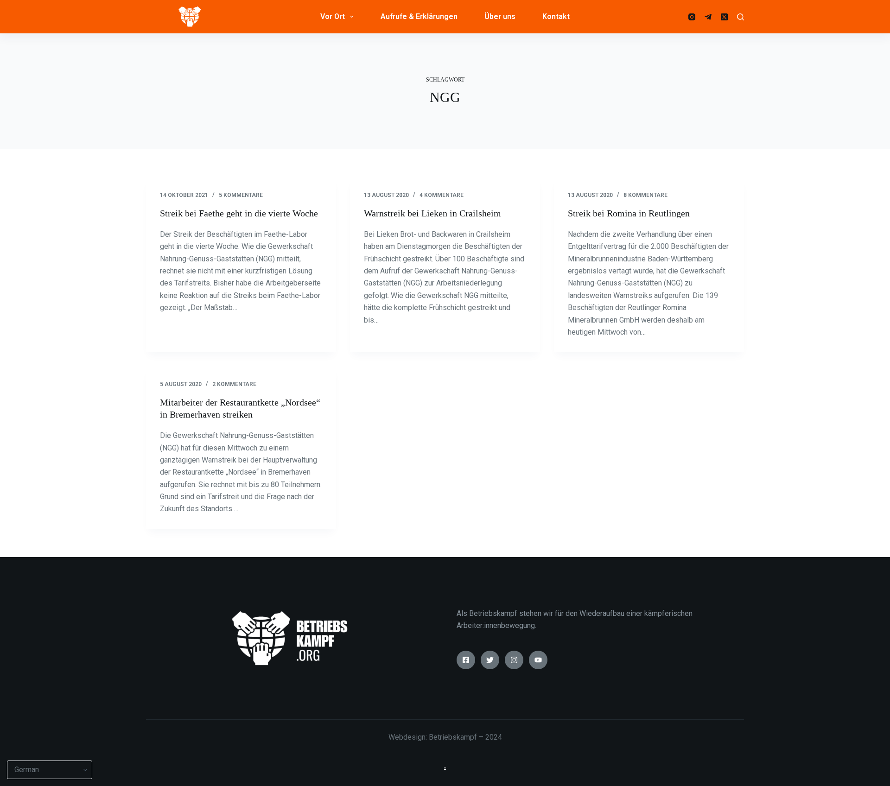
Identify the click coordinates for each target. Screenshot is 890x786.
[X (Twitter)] (724, 16)
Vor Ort (332, 16)
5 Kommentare (241, 195)
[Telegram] (708, 16)
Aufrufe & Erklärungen (419, 16)
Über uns (499, 16)
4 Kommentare (442, 195)
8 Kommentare (645, 195)
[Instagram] (691, 16)
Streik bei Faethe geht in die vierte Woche (239, 213)
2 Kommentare (234, 384)
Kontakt (556, 16)
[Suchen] (740, 16)
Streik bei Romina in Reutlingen (629, 213)
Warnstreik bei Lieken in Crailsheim (432, 213)
